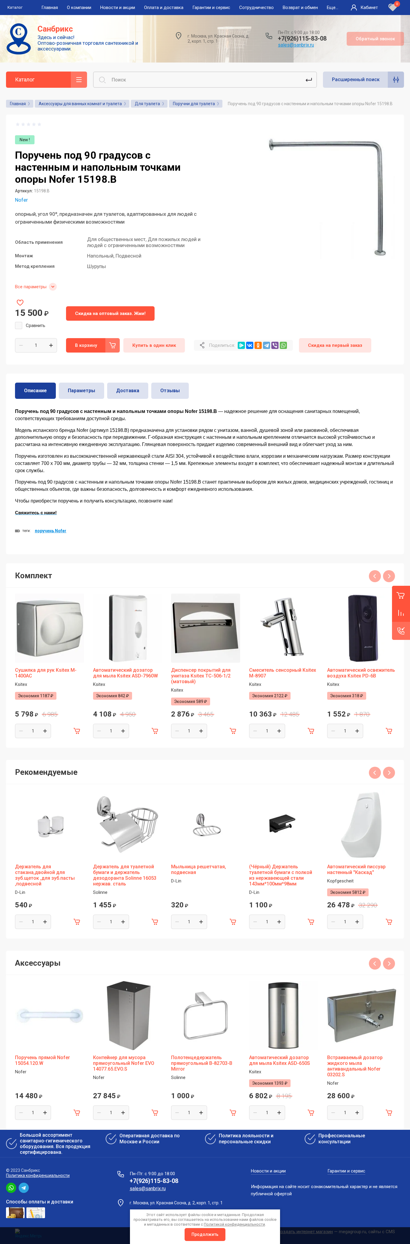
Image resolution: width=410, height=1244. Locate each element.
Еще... (332, 7)
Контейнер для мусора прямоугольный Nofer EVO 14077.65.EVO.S (123, 1063)
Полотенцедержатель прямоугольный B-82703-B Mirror (201, 1063)
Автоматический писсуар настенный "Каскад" (356, 869)
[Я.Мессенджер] (241, 345)
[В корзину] (77, 731)
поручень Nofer (50, 530)
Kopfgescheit (340, 881)
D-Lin (20, 892)
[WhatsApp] (283, 345)
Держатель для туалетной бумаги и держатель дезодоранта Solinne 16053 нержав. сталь (124, 875)
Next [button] (389, 576)
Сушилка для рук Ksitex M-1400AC (46, 673)
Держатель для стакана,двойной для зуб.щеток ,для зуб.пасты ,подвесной (45, 875)
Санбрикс (55, 28)
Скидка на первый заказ (335, 345)
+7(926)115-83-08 (302, 38)
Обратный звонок (375, 38)
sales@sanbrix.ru (296, 45)
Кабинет (369, 7)
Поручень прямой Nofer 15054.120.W (42, 1060)
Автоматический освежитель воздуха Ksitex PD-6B (361, 673)
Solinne (100, 892)
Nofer (21, 200)
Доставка (127, 390)
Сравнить (35, 325)
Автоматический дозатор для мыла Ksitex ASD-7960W (125, 673)
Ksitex (21, 684)
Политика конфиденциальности (38, 1175)
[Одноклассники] (258, 345)
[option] (324, 194)
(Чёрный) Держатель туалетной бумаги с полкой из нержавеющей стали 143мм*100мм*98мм (280, 875)
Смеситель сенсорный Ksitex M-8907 (282, 673)
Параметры (81, 390)
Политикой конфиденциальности (234, 1224)
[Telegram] (266, 345)
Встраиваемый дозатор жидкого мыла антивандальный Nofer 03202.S (355, 1066)
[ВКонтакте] (249, 345)
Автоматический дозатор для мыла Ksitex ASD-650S (279, 1060)
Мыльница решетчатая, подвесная (198, 869)
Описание (35, 390)
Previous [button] (375, 576)
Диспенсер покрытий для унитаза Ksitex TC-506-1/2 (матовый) (201, 675)
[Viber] (275, 345)
